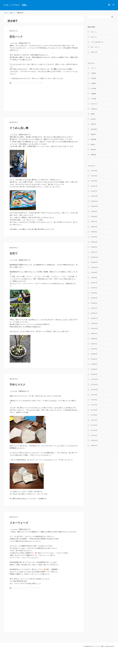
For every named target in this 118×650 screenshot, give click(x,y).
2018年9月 (94, 333)
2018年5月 (94, 354)
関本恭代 (93, 149)
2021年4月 (94, 176)
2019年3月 (94, 303)
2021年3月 (94, 181)
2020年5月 (94, 232)
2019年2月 (94, 308)
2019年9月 (94, 272)
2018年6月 (94, 349)
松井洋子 (93, 119)
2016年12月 (94, 440)
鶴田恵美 (93, 154)
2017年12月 (94, 379)
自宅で (14, 253)
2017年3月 (94, 425)
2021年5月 (94, 170)
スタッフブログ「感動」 (16, 5)
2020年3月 (94, 242)
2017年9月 (94, 394)
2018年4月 (94, 359)
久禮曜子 (93, 83)
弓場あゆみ (94, 109)
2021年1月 (94, 191)
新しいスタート (95, 47)
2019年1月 (94, 313)
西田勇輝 (93, 139)
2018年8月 (94, 338)
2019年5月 (94, 293)
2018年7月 (94, 344)
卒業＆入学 (94, 52)
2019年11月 (94, 262)
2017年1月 (94, 435)
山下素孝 (93, 98)
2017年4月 (94, 420)
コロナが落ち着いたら (97, 42)
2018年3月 (94, 364)
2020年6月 (94, 226)
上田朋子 (93, 73)
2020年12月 (94, 196)
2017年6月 (94, 410)
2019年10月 (94, 267)
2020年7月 (94, 221)
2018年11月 (94, 323)
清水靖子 (93, 124)
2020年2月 (94, 247)
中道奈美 (93, 78)
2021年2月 (94, 186)
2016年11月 (94, 445)
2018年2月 (94, 369)
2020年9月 (94, 211)
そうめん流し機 (19, 128)
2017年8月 (94, 399)
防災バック (16, 36)
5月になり (94, 37)
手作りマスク (18, 384)
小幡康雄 (93, 93)
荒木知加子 (94, 129)
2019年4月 (94, 298)
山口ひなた (94, 103)
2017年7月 (94, 405)
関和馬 (93, 144)
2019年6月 (94, 287)
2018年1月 (94, 374)
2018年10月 (94, 328)
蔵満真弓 (93, 134)
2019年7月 (94, 282)
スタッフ (93, 68)
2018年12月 (94, 318)
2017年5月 (94, 415)
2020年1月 (94, 252)
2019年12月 (94, 257)
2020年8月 (94, 216)
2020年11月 (94, 201)
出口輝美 (93, 88)
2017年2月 (94, 430)
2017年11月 (94, 384)
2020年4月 (94, 237)
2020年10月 (94, 206)
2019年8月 (94, 277)
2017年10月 (94, 389)
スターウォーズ (20, 522)
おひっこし (94, 32)
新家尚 (93, 114)
